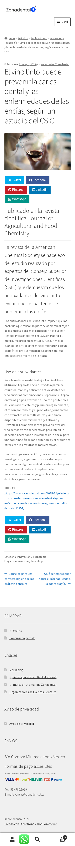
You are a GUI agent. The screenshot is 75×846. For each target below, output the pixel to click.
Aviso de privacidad (21, 724)
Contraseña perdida (22, 638)
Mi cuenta (15, 630)
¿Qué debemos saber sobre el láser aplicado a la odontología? (55, 579)
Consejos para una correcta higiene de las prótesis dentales (19, 579)
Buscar (37, 839)
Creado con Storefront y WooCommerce (30, 824)
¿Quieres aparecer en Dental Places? (33, 677)
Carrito (58, 836)
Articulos (23, 38)
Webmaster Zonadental (55, 64)
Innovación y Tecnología (31, 556)
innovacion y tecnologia (29, 561)
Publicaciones (39, 38)
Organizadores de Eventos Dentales (32, 692)
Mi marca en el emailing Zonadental (33, 684)
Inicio (12, 38)
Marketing (16, 670)
